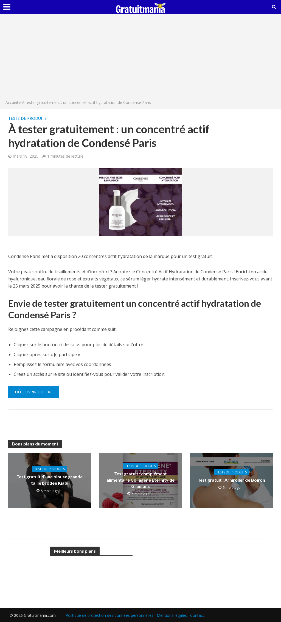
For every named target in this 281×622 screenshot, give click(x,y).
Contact (197, 615)
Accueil (11, 102)
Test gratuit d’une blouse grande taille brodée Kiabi (49, 479)
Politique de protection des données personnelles (109, 615)
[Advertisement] (140, 58)
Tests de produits (27, 118)
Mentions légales (172, 615)
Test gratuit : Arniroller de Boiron (231, 479)
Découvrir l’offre (33, 391)
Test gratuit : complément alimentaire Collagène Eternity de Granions (140, 480)
